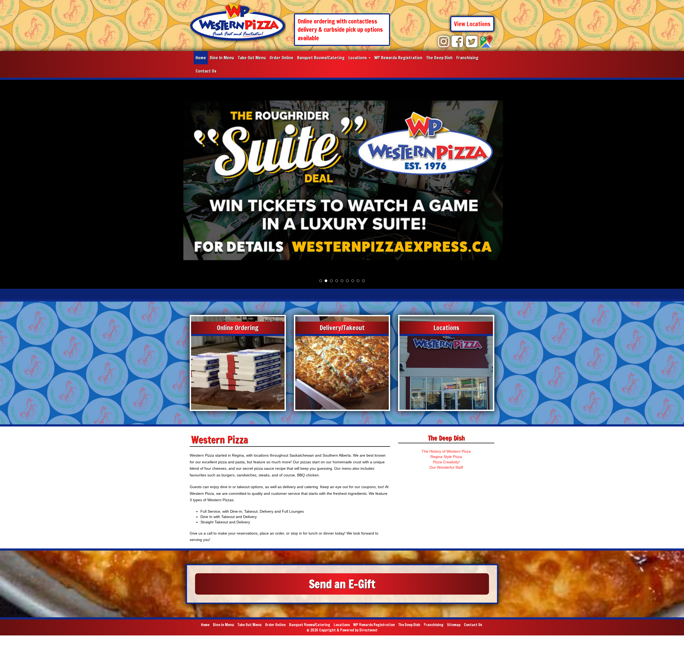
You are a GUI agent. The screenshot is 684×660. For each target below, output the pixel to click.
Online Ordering (238, 327)
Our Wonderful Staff (446, 467)
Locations (358, 58)
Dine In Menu (222, 58)
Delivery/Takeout (342, 327)
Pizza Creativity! (446, 462)
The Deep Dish (439, 58)
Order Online (281, 58)
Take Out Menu (252, 58)
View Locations (472, 24)
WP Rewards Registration (398, 58)
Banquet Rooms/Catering (321, 58)
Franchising (467, 58)
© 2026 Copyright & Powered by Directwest (342, 630)
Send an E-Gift (342, 584)
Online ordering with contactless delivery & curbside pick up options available (340, 29)
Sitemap (453, 624)
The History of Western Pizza (446, 451)
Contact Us (206, 71)
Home (201, 58)
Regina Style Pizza (446, 457)
